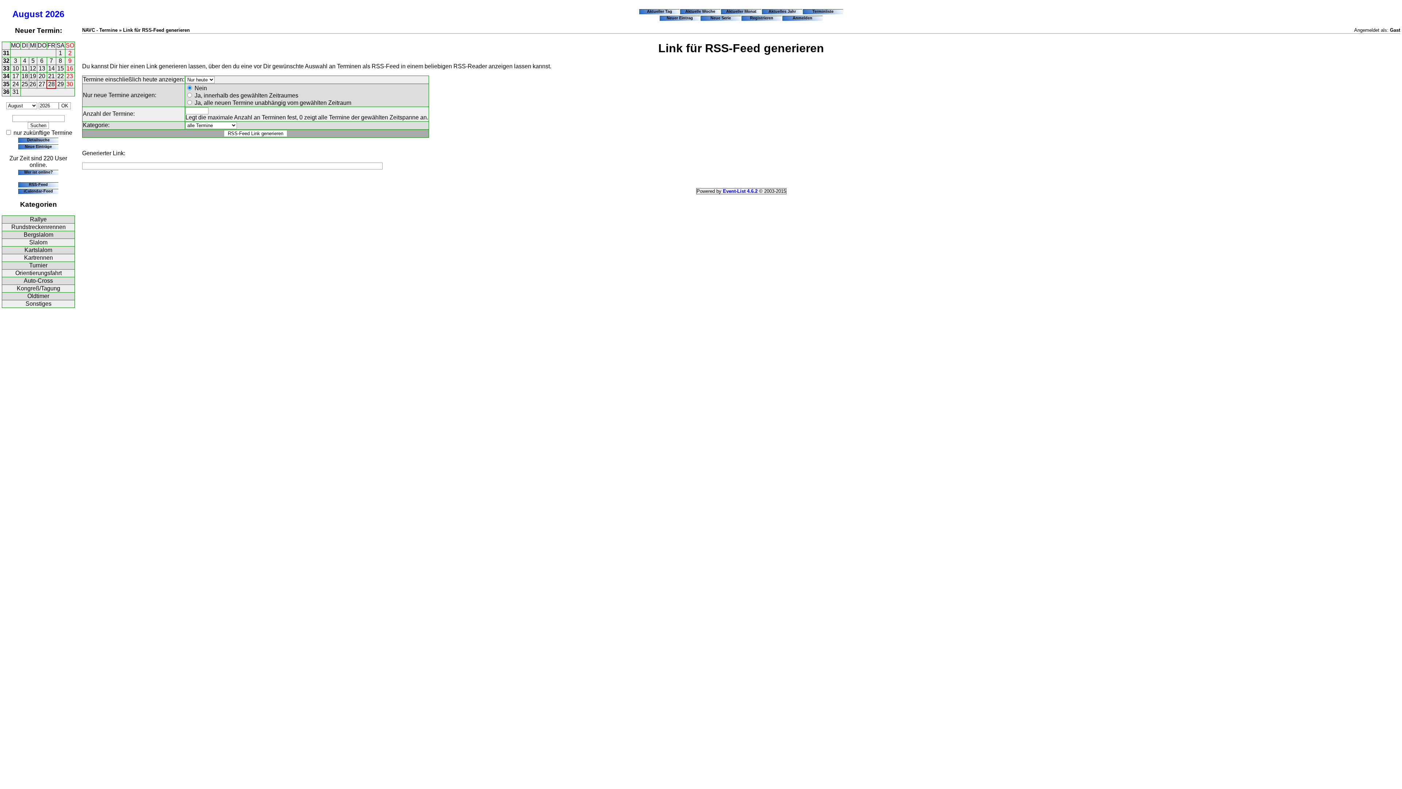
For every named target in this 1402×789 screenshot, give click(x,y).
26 (33, 84)
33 (6, 68)
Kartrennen (38, 258)
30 (69, 84)
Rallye (38, 219)
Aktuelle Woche (700, 11)
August (27, 14)
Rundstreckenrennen (38, 227)
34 (6, 76)
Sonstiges (38, 304)
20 (42, 76)
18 (25, 76)
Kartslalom (38, 250)
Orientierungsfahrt (38, 273)
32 (6, 61)
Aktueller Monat (741, 11)
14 (51, 68)
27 (42, 84)
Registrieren (761, 18)
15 (60, 68)
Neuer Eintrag (680, 18)
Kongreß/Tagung (38, 288)
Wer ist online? (38, 172)
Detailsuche (38, 140)
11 (25, 68)
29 (60, 84)
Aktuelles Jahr (782, 11)
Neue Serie (720, 18)
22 (60, 76)
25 (25, 84)
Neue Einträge (38, 146)
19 (33, 76)
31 (6, 53)
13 (42, 68)
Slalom (38, 242)
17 (15, 76)
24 (15, 84)
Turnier (38, 265)
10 (15, 68)
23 (69, 76)
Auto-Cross (38, 281)
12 (33, 68)
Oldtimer (38, 296)
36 (6, 92)
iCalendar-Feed (38, 191)
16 (69, 68)
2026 (54, 14)
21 (51, 76)
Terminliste (823, 11)
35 (6, 84)
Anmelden (802, 18)
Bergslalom (38, 235)
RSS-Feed (38, 184)
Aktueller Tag (659, 11)
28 (51, 84)
